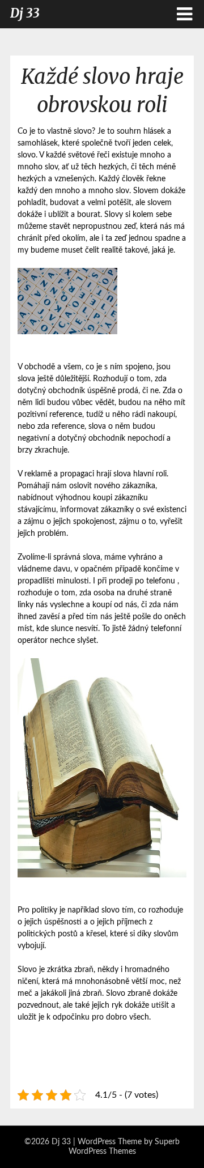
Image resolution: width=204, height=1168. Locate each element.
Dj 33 (25, 13)
